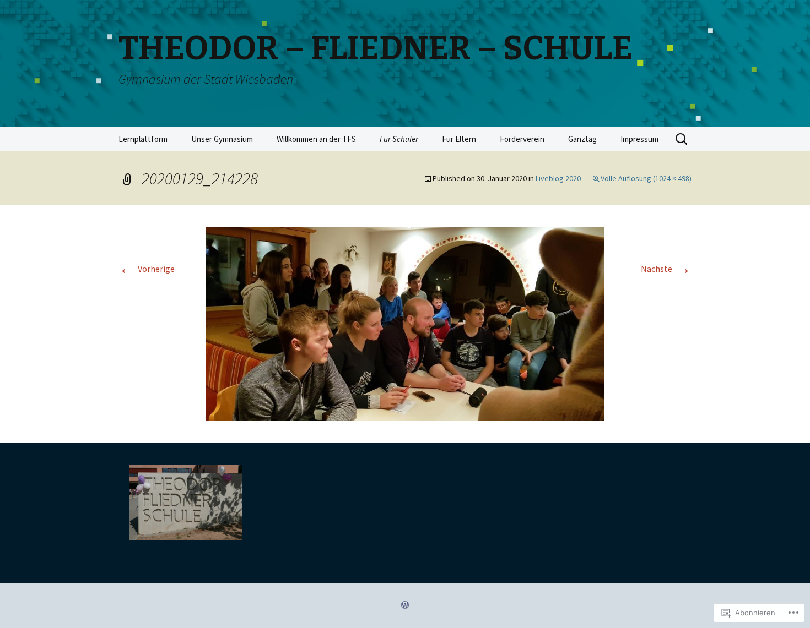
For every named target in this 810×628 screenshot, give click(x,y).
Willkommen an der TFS (316, 139)
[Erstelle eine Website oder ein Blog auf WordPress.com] (405, 605)
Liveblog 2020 (558, 178)
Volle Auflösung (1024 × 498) (646, 178)
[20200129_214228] (405, 323)
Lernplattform (143, 139)
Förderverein (522, 139)
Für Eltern (459, 139)
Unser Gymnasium (222, 139)
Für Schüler (399, 139)
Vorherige (146, 268)
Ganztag (582, 139)
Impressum (639, 139)
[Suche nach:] (682, 139)
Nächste (666, 268)
